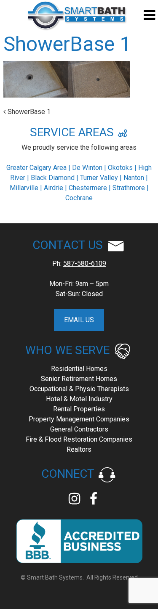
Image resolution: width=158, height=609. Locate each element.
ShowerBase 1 (28, 112)
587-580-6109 (84, 263)
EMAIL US (79, 320)
